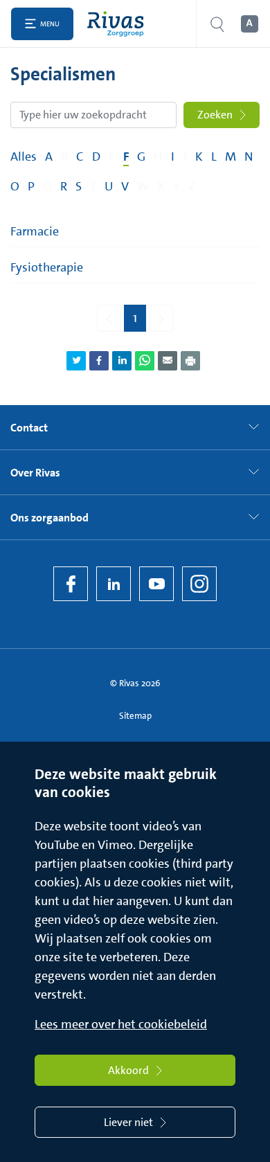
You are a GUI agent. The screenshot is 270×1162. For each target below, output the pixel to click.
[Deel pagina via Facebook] (99, 360)
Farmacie (34, 231)
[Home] (119, 24)
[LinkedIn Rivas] (113, 583)
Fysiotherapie (46, 267)
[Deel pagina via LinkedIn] (122, 360)
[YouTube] (156, 583)
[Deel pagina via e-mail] (167, 360)
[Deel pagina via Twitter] (76, 360)
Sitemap (135, 716)
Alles (23, 156)
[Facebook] (70, 583)
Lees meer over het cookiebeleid (121, 1024)
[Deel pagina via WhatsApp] (144, 360)
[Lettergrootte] (248, 24)
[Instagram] (199, 583)
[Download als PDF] (190, 360)
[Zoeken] (217, 24)
